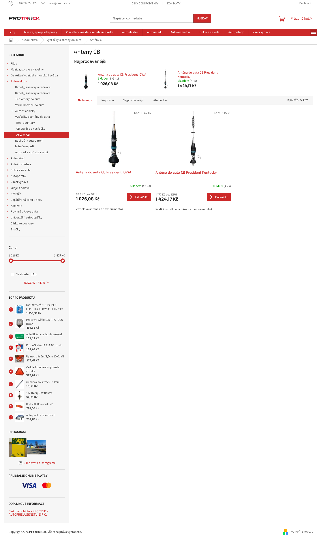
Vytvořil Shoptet (302, 532)
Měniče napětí (24, 146)
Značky (15, 229)
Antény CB (23, 135)
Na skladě (25, 274)
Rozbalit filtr (34, 283)
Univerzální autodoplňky (26, 217)
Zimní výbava (19, 182)
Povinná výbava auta (24, 211)
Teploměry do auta (27, 99)
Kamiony (16, 205)
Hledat (202, 18)
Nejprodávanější (133, 100)
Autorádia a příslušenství (31, 152)
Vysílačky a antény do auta (32, 117)
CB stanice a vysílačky (30, 129)
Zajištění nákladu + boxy (26, 200)
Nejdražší (107, 100)
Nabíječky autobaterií (29, 141)
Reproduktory (25, 123)
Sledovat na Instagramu (40, 463)
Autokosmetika (21, 164)
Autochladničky (25, 111)
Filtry (14, 63)
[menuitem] (12, 32)
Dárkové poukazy (22, 223)
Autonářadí (18, 158)
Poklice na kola (20, 170)
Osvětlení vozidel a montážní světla (34, 75)
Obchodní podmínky (144, 4)
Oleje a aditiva (20, 188)
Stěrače (16, 194)
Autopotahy (18, 176)
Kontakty (173, 4)
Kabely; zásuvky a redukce (33, 87)
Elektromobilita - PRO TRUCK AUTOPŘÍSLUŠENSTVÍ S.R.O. (28, 512)
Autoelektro (19, 81)
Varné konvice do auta (29, 105)
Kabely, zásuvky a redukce (33, 93)
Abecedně (160, 100)
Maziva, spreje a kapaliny (27, 69)
